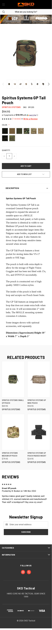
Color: (5, 125)
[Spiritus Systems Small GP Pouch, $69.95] (13, 379)
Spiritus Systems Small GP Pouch (13, 401)
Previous (3, 84)
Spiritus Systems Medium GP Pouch (10, 454)
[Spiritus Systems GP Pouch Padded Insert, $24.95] (38, 432)
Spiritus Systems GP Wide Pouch (36, 401)
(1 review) (16, 119)
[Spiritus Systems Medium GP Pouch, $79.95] (13, 432)
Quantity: (6, 150)
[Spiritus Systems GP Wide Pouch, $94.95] (38, 379)
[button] (26, 19)
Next (48, 84)
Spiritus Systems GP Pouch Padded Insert (36, 454)
